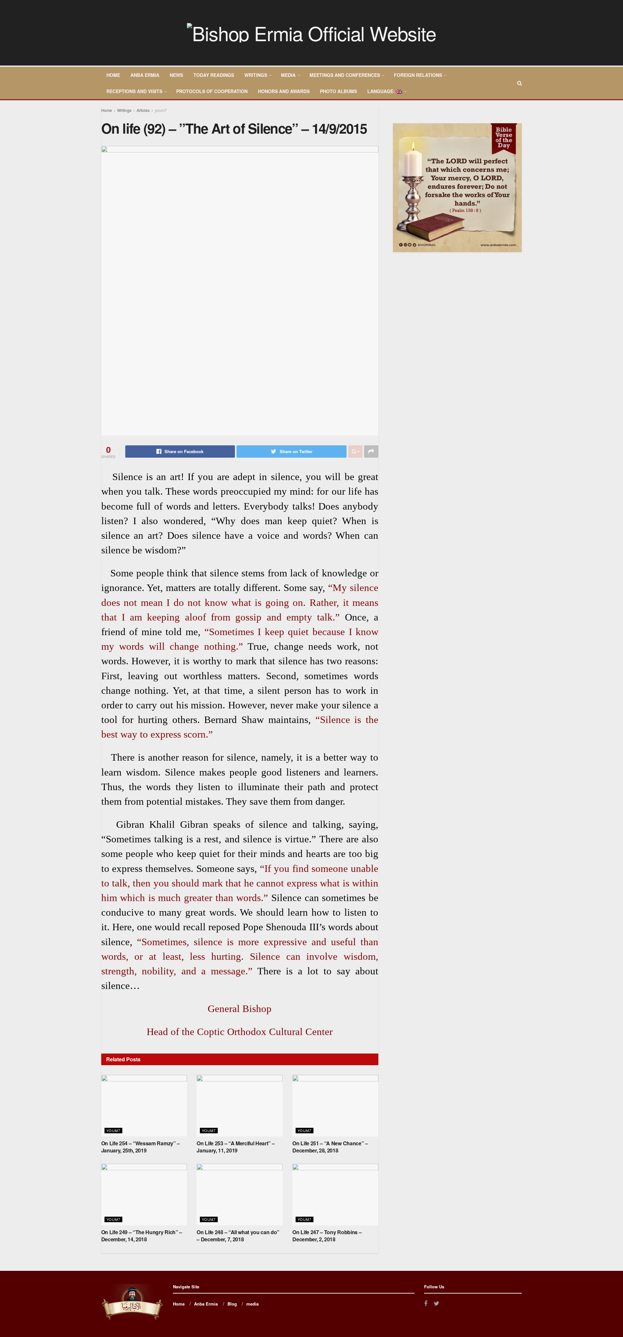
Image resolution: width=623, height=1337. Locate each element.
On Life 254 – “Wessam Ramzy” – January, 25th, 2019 (140, 1146)
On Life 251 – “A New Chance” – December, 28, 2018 (330, 1146)
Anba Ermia (144, 75)
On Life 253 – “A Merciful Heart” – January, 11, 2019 (236, 1146)
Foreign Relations (418, 75)
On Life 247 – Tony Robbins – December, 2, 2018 (326, 1235)
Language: (381, 91)
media (288, 75)
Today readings (213, 75)
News (176, 75)
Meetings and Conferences (345, 75)
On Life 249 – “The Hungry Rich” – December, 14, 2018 (141, 1235)
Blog (232, 1304)
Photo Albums (338, 91)
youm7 (161, 110)
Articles (143, 110)
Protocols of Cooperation (212, 91)
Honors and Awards (284, 91)
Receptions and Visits (134, 91)
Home (113, 75)
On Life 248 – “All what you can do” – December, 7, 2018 (238, 1235)
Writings (255, 75)
